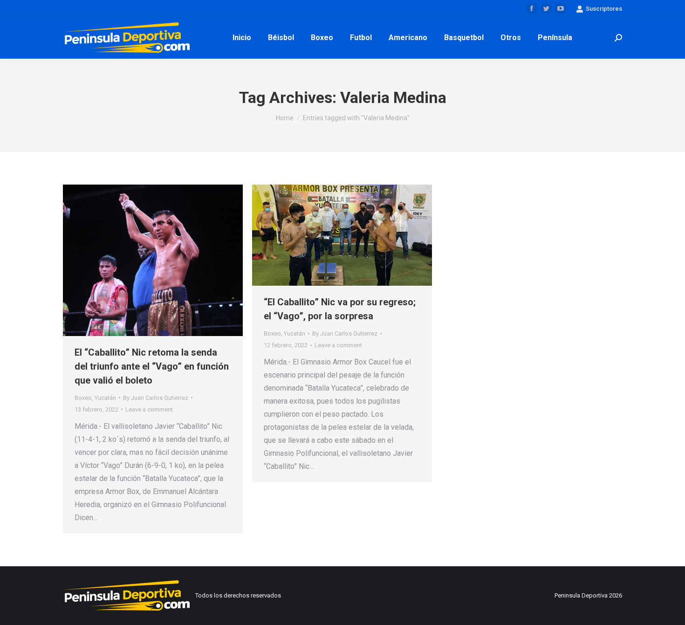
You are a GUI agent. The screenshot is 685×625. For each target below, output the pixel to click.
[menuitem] (242, 37)
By (155, 397)
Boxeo (83, 397)
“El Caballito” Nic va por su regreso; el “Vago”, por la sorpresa (340, 309)
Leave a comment (149, 409)
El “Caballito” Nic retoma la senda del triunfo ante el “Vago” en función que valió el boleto (152, 366)
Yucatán (105, 397)
